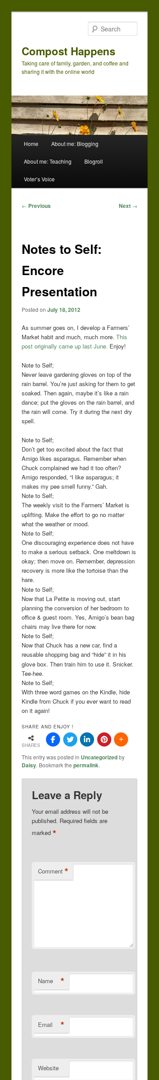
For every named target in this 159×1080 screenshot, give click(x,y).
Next (128, 206)
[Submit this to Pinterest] (104, 739)
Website (48, 1068)
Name (51, 981)
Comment (53, 871)
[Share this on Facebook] (53, 739)
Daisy (29, 765)
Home (31, 143)
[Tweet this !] (70, 739)
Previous (36, 206)
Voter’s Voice (39, 179)
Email (51, 1025)
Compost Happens (68, 50)
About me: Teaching (48, 161)
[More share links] (121, 739)
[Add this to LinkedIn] (87, 739)
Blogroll (93, 161)
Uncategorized (99, 757)
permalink (85, 765)
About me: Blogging (74, 143)
